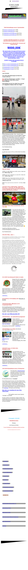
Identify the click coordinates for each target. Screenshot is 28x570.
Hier (3, 79)
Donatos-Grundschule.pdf (9, 29)
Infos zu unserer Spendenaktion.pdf (11, 64)
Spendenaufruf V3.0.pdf (9, 67)
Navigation (15, 1)
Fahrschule (6, 387)
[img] (14, 16)
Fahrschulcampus (21, 370)
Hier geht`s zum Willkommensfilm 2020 (11, 313)
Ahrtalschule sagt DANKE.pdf (10, 33)
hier (3, 80)
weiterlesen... (5, 295)
